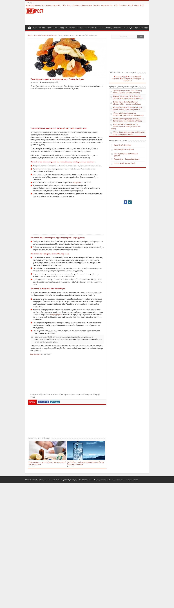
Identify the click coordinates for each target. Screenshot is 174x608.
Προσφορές (99, 28)
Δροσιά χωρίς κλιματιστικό (124, 163)
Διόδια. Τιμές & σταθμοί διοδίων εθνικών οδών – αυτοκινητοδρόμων (127, 103)
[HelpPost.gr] (34, 10)
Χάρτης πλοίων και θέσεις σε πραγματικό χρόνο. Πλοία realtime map (128, 114)
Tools (146, 28)
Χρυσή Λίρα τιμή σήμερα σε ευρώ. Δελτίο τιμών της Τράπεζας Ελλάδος (127, 120)
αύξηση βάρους (56, 315)
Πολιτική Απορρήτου (60, 480)
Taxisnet (80, 28)
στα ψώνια (77, 182)
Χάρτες (109, 28)
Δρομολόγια (89, 28)
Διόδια (116, 5)
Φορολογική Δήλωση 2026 (35, 5)
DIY (141, 28)
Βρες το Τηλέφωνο (73, 5)
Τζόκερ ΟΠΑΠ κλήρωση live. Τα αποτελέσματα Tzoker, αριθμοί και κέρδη (125, 126)
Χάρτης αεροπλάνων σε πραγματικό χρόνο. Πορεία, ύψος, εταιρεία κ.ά (127, 108)
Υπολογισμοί (70, 28)
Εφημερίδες (57, 5)
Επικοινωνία (88, 480)
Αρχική (30, 35)
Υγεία (131, 28)
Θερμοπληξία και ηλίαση (124, 149)
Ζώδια (64, 5)
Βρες (35, 28)
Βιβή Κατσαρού (35, 354)
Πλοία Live (96, 5)
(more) (135, 480)
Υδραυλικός (120, 77)
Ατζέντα (42, 28)
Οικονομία (117, 28)
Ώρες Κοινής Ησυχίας (122, 145)
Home (30, 27)
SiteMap (81, 480)
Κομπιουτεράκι (87, 5)
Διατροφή (37, 35)
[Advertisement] (98, 16)
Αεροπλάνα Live (107, 5)
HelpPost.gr (40, 480)
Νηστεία (48, 5)
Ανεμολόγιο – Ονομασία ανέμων (126, 159)
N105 (142, 5)
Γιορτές (50, 28)
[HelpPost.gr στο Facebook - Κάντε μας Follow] (125, 202)
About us (49, 480)
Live (55, 28)
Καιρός (61, 28)
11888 (125, 28)
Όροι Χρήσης (72, 480)
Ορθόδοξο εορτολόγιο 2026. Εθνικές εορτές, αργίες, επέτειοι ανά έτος (127, 92)
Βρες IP (130, 5)
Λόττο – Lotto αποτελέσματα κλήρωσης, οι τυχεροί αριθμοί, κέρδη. (129, 133)
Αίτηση (136, 5)
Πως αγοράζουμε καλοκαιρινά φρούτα (126, 155)
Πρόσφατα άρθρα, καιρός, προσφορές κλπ (123, 87)
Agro (136, 28)
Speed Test (123, 5)
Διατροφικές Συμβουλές (48, 35)
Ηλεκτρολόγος (133, 77)
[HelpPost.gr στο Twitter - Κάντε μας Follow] (130, 202)
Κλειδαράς (136, 79)
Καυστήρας (125, 79)
